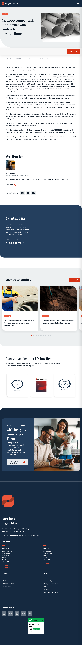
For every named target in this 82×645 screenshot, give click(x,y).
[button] (22, 193)
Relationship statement (51, 592)
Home (3, 58)
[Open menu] (78, 3)
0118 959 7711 (15, 243)
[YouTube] (10, 613)
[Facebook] (23, 613)
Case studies (10, 58)
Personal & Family (8, 583)
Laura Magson (11, 173)
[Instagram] (30, 613)
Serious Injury (7, 586)
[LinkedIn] (17, 613)
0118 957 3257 (7, 567)
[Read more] (20, 308)
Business (5, 581)
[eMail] (4, 613)
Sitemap (46, 589)
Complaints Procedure (51, 584)
